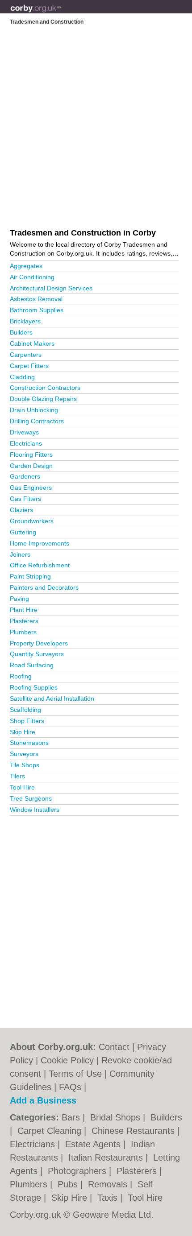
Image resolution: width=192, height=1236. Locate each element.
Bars (72, 1117)
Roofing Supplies (34, 687)
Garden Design (31, 465)
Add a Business (43, 1100)
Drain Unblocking (34, 409)
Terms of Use (75, 1074)
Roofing (21, 676)
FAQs (70, 1087)
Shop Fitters (27, 720)
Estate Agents (94, 1144)
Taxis (108, 1198)
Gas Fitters (25, 498)
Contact (114, 1047)
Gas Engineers (31, 487)
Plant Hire (24, 609)
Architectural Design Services (51, 288)
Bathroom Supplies (36, 310)
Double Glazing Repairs (43, 398)
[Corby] (61, 14)
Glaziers (21, 509)
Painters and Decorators (44, 587)
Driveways (24, 432)
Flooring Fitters (31, 454)
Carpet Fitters (29, 365)
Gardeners (25, 476)
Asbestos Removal (36, 298)
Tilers (17, 776)
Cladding (22, 376)
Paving (19, 598)
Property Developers (39, 643)
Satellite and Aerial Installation (52, 698)
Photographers (78, 1171)
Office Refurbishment (40, 565)
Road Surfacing (32, 665)
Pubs (69, 1184)
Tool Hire (22, 787)
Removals (109, 1184)
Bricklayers (25, 321)
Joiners (20, 554)
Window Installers (34, 809)
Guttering (23, 532)
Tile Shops (24, 765)
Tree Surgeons (31, 798)
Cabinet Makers (32, 343)
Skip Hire (22, 732)
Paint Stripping (30, 576)
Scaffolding (25, 709)
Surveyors (24, 753)
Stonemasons (29, 742)
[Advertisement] (96, 918)
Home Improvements (39, 543)
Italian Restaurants (107, 1157)
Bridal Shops (116, 1117)
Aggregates (26, 265)
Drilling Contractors (37, 421)
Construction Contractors (45, 387)
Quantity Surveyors (37, 653)
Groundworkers (32, 521)
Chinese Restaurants (134, 1131)
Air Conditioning (32, 277)
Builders (21, 332)
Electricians (26, 443)
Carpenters (26, 354)
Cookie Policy (67, 1060)
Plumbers (23, 632)
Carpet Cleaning (50, 1131)
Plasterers (24, 620)
